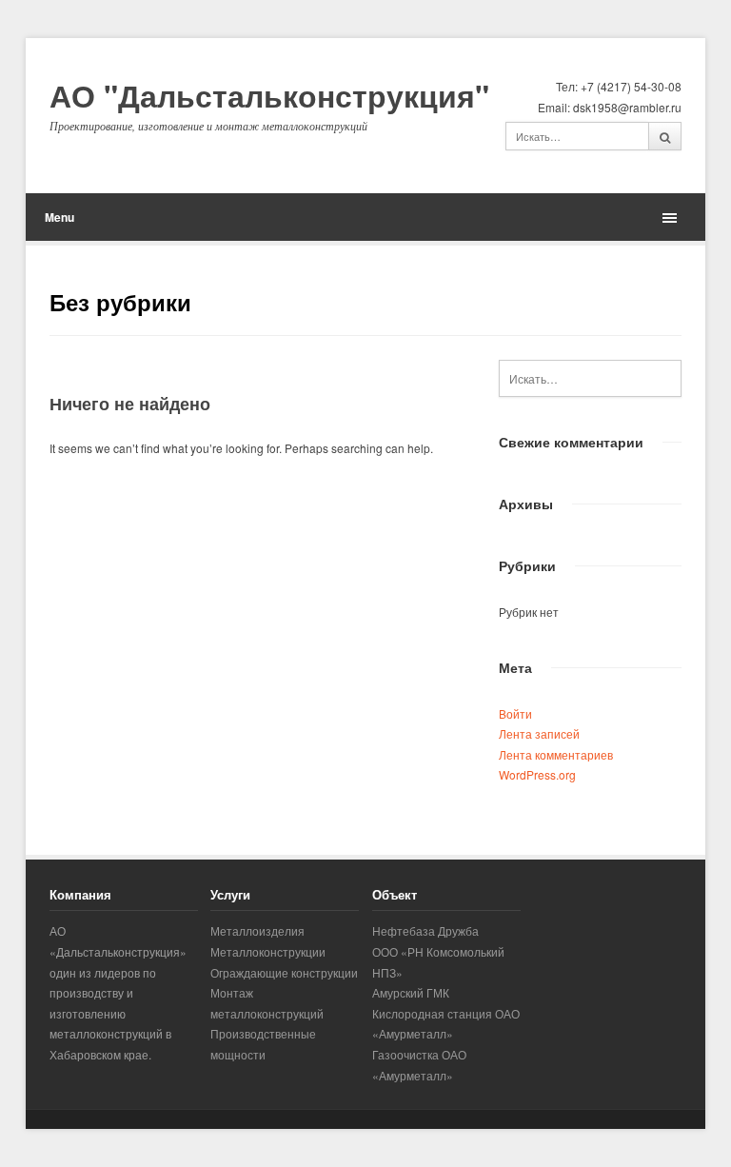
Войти (515, 713)
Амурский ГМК (410, 992)
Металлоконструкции (268, 951)
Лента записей (539, 733)
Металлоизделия (257, 930)
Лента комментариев (556, 754)
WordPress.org (537, 774)
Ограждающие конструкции (284, 972)
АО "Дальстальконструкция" (269, 96)
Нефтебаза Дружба (425, 930)
